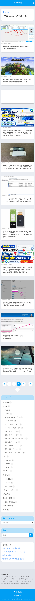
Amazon (8, 483)
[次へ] (17, 390)
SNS (5, 456)
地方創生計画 (6, 555)
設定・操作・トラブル (13, 445)
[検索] (31, 535)
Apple (6, 406)
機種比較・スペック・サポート (16, 438)
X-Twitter (8, 463)
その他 (6, 475)
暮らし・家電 (9, 498)
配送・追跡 (9, 486)
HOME (19, 592)
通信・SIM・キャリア (13, 449)
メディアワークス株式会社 (11, 548)
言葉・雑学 (8, 506)
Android (7, 402)
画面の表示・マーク (12, 442)
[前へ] (4, 384)
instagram (9, 460)
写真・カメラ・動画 (12, 431)
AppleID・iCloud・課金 (13, 417)
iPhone (8, 413)
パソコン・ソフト (10, 490)
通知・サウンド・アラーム (14, 452)
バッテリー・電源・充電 (14, 428)
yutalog (18, 3)
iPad (7, 410)
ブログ (6, 494)
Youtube (8, 467)
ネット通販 (8, 479)
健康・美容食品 (11, 502)
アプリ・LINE (10, 421)
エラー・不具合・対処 (13, 424)
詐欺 (5, 510)
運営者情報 (17, 595)
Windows (7, 471)
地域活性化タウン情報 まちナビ (13, 559)
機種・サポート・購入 (13, 435)
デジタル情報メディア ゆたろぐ (13, 552)
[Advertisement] (17, 96)
